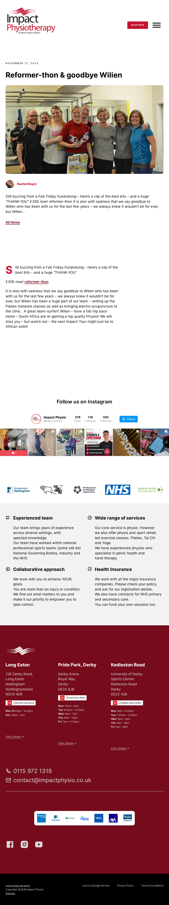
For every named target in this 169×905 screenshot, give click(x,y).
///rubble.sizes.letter (130, 702)
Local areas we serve (18, 885)
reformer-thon (36, 281)
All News (13, 222)
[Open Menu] (157, 25)
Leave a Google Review (96, 885)
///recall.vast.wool (23, 702)
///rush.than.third (75, 697)
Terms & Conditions (152, 885)
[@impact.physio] (36, 419)
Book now (137, 25)
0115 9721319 (148, 15)
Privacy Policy (125, 885)
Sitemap (10, 893)
